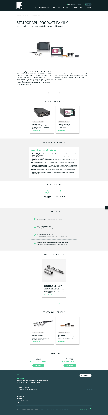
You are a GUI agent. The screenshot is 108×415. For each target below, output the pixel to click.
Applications (20, 397)
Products (19, 399)
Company (18, 402)
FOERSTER (19, 16)
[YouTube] (91, 389)
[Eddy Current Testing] (47, 194)
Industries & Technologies (24, 395)
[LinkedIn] (87, 389)
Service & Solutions (22, 400)
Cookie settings (64, 409)
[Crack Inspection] (60, 194)
